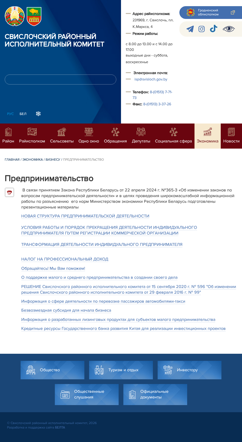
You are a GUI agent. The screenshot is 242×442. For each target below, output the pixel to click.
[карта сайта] (38, 113)
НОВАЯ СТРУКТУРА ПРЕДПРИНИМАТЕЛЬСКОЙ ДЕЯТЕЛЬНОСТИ (85, 216)
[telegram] (190, 29)
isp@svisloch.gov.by (150, 79)
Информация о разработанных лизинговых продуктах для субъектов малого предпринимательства (118, 319)
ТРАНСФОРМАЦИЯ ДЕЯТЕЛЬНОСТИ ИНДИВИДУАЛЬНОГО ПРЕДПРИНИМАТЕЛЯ (101, 244)
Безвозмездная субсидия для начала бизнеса (66, 310)
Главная (12, 160)
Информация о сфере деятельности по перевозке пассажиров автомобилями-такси (103, 301)
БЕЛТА (60, 427)
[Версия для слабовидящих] (229, 29)
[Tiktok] (213, 29)
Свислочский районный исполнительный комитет (54, 40)
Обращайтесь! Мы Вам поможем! (53, 268)
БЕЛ (23, 114)
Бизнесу (53, 160)
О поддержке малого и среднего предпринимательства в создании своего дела (99, 277)
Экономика (32, 160)
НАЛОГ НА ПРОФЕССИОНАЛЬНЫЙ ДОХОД (64, 259)
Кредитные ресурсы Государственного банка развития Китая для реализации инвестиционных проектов (123, 328)
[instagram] (202, 29)
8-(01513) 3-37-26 (157, 104)
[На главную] (15, 16)
